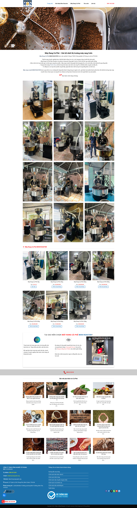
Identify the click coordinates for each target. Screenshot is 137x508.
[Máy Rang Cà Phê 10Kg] (57, 265)
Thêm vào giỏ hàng (57, 286)
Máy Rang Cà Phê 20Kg (80, 281)
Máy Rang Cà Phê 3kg (33, 281)
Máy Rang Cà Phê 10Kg (57, 281)
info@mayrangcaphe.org (13, 475)
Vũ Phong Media (86, 506)
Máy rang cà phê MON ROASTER (32, 70)
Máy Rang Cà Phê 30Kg (103, 281)
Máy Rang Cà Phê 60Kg (57, 321)
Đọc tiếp (33, 286)
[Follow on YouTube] (116, 491)
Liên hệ (93, 3)
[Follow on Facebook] (106, 491)
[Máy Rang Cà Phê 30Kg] (103, 265)
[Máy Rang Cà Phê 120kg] (80, 305)
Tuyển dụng (52, 488)
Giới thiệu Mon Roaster (61, 3)
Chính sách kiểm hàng (54, 477)
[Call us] (114, 491)
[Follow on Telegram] (119, 491)
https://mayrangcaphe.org (14, 479)
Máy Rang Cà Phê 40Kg (33, 321)
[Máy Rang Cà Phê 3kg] (34, 265)
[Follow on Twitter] (109, 491)
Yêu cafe (86, 3)
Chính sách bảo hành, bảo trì (56, 474)
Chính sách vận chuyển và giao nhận (58, 480)
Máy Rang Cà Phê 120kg (80, 321)
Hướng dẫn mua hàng (54, 471)
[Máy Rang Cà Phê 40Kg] (34, 305)
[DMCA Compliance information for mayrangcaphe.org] (8, 491)
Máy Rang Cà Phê (44, 56)
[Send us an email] (111, 491)
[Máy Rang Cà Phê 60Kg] (57, 305)
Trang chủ (50, 3)
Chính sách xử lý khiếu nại (55, 482)
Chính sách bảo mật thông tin (56, 485)
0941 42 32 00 (70, 372)
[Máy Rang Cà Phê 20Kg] (80, 265)
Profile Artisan (53, 65)
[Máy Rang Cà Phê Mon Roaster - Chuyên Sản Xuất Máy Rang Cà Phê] (34, 3)
